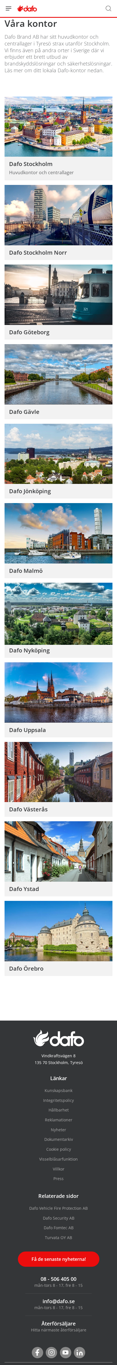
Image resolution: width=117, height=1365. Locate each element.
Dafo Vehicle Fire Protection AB (58, 1208)
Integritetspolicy (58, 1100)
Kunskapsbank (58, 1090)
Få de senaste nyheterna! (59, 1259)
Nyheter (58, 1129)
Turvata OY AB (58, 1237)
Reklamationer (58, 1119)
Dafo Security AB (58, 1218)
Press (58, 1178)
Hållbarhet (59, 1110)
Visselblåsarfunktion (58, 1159)
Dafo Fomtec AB (59, 1227)
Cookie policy (58, 1149)
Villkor (58, 1169)
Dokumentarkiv (58, 1139)
